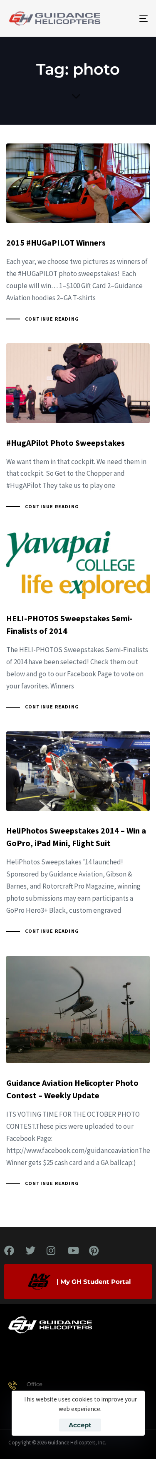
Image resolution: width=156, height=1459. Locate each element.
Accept (80, 1425)
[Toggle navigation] (124, 18)
